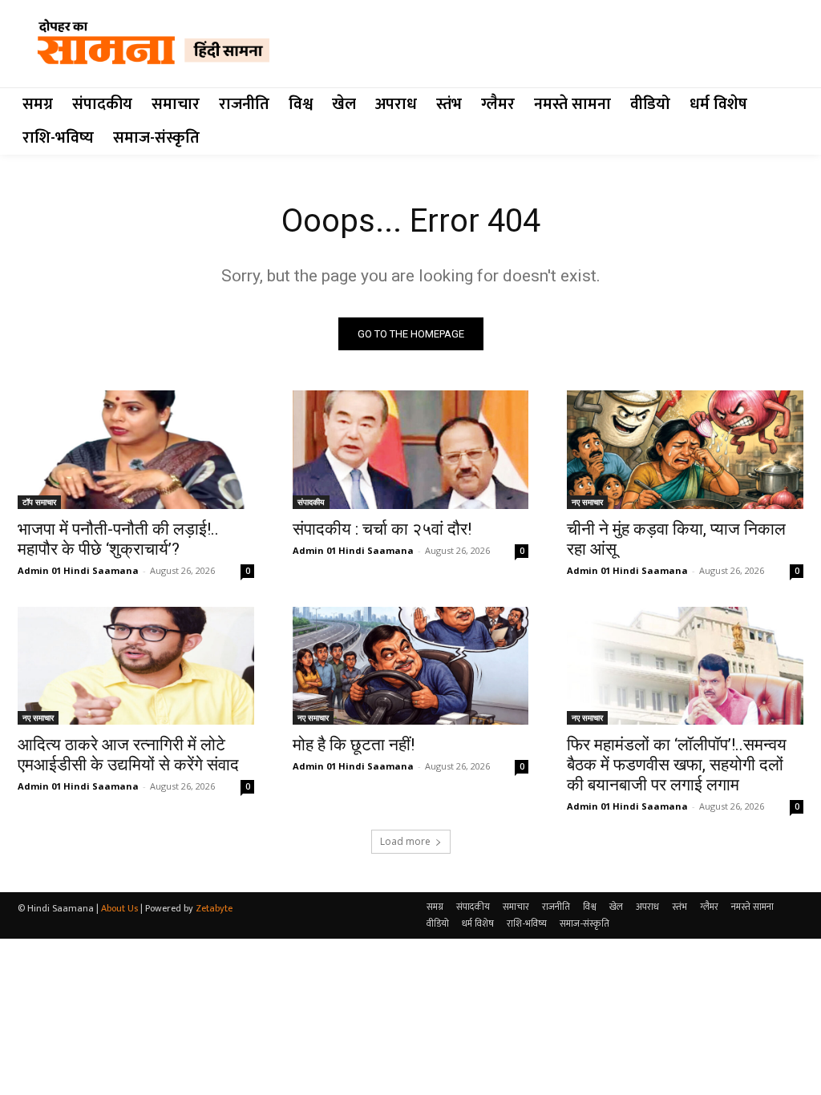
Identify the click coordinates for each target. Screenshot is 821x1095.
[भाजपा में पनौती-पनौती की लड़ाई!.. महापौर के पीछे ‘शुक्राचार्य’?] (136, 449)
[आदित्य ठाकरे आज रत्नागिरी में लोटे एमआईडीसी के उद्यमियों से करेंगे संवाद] (136, 666)
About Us (119, 908)
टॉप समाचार (39, 501)
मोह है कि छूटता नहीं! (354, 744)
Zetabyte (214, 908)
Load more (405, 841)
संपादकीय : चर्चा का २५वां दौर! (382, 529)
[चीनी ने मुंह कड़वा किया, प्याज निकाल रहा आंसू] (685, 449)
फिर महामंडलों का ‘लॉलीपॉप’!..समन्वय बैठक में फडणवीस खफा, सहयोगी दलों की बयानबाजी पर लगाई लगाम (677, 764)
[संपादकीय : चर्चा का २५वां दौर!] (411, 449)
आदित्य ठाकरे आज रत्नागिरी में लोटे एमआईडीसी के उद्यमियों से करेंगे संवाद (128, 754)
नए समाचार (587, 501)
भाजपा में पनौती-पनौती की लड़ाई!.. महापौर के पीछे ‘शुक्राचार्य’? (118, 539)
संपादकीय (311, 501)
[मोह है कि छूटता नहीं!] (411, 666)
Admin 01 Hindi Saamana (78, 570)
